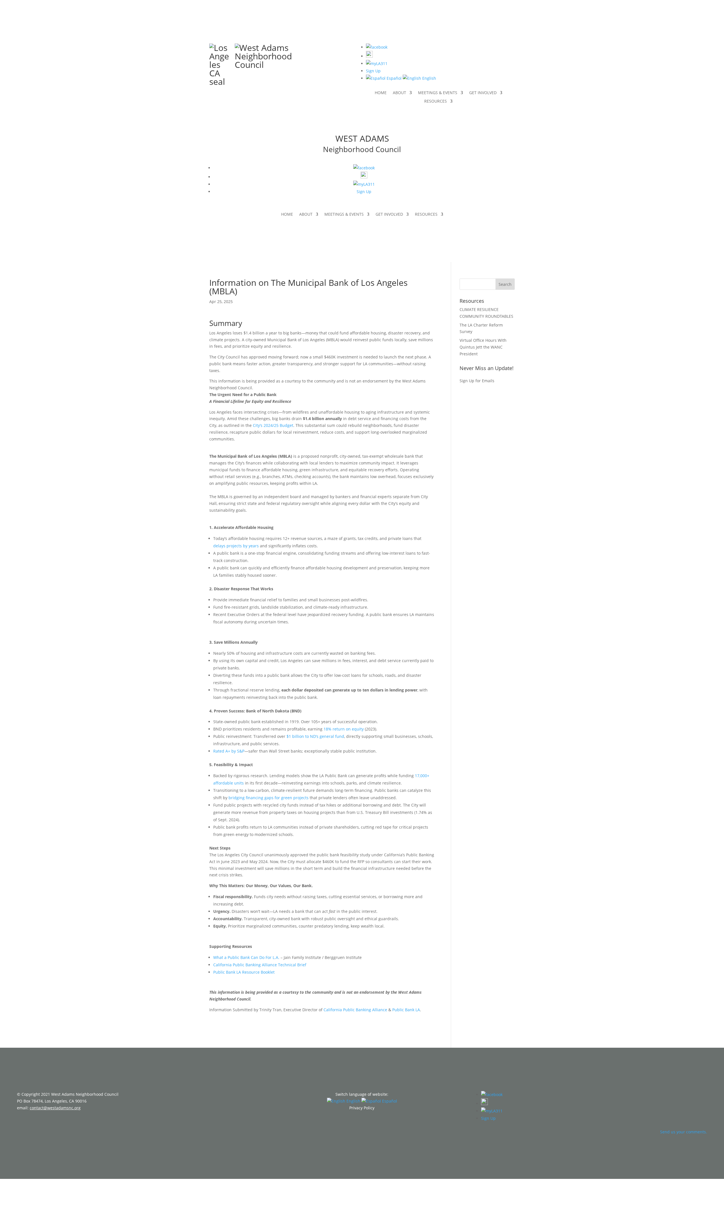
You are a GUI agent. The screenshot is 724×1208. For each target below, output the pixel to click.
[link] (384, 78)
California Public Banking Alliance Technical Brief (259, 964)
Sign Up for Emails (477, 380)
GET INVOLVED (483, 93)
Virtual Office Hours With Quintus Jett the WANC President (483, 347)
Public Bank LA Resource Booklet (244, 972)
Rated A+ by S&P (228, 751)
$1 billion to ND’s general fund (315, 736)
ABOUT (399, 93)
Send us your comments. (683, 1131)
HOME (381, 93)
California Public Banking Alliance (355, 1009)
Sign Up (373, 71)
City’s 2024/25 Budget (273, 425)
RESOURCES (435, 101)
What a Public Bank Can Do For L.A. (246, 957)
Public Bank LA (406, 1009)
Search (505, 284)
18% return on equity (344, 729)
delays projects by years (236, 545)
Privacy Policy (361, 1107)
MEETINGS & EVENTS (437, 93)
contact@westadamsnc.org (55, 1107)
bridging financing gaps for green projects (269, 797)
